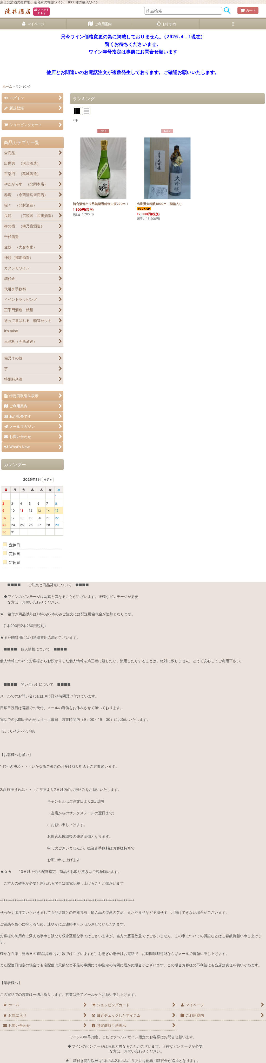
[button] (233, 24)
